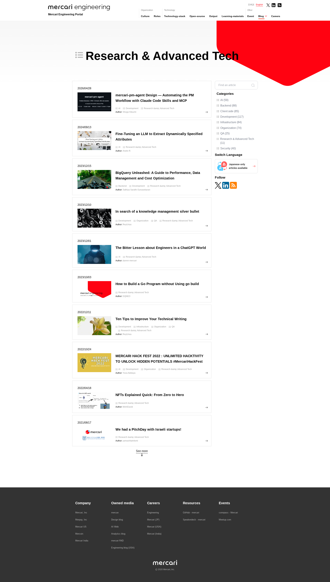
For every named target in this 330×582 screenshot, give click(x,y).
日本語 (251, 4)
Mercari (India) (154, 533)
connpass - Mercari (228, 512)
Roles (157, 16)
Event (250, 16)
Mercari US (80, 526)
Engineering (153, 512)
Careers (275, 16)
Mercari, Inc (81, 512)
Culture (145, 16)
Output (213, 16)
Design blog (117, 519)
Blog (261, 16)
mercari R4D (117, 540)
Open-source (197, 16)
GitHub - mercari (191, 512)
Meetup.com (225, 519)
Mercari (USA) (154, 526)
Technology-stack (174, 16)
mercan (115, 512)
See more (142, 451)
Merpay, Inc (81, 519)
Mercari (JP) (153, 519)
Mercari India (81, 540)
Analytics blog (118, 533)
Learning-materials (233, 16)
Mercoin (79, 533)
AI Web (115, 526)
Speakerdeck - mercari (194, 519)
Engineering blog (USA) (122, 547)
